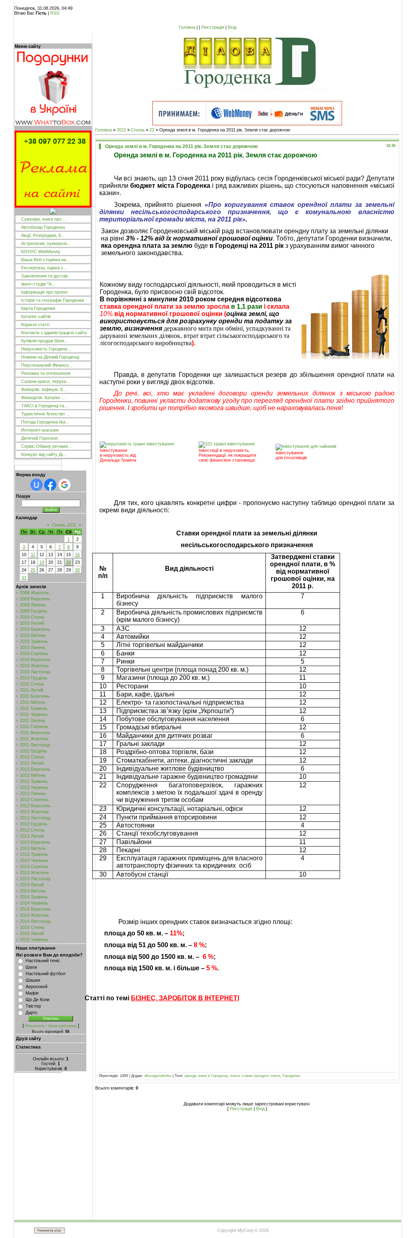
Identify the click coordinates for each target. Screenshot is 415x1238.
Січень (138, 129)
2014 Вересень (35, 909)
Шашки (33, 980)
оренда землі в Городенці (206, 1076)
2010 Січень (32, 617)
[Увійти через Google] (64, 484)
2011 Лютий (31, 690)
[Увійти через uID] (36, 485)
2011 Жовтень (34, 738)
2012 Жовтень (34, 811)
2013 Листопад (35, 878)
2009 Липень (33, 604)
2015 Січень (32, 927)
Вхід (232, 27)
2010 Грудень (33, 677)
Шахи (31, 967)
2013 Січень (32, 829)
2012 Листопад (35, 817)
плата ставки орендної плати (255, 1076)
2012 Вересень (35, 805)
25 (32, 569)
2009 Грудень (33, 610)
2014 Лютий (32, 884)
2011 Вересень (35, 732)
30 (77, 569)
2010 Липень (33, 647)
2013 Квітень (33, 848)
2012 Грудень (33, 823)
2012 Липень (33, 793)
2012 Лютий (32, 763)
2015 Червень (34, 939)
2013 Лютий (32, 836)
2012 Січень (32, 756)
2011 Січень (32, 683)
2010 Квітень (33, 635)
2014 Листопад (35, 921)
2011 (121, 129)
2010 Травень (34, 641)
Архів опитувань (62, 1026)
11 (33, 554)
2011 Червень (34, 714)
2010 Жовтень (34, 665)
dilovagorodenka (157, 1076)
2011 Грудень (33, 750)
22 (68, 562)
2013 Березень (35, 842)
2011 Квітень (32, 702)
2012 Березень (35, 769)
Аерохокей (36, 986)
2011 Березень (35, 696)
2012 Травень (34, 781)
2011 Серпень (34, 726)
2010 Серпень (34, 653)
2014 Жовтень (34, 915)
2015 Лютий (32, 933)
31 (23, 577)
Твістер (33, 1006)
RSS (54, 13)
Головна (187, 27)
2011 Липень (32, 720)
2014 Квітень (33, 890)
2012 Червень (34, 787)
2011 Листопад (35, 744)
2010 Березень (35, 629)
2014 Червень (34, 903)
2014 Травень (34, 896)
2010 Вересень (35, 659)
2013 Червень (34, 860)
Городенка (291, 1076)
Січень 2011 (64, 524)
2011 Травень (33, 708)
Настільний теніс (43, 960)
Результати (34, 1026)
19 (41, 562)
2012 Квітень (33, 775)
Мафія (32, 993)
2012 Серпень (34, 799)
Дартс (32, 1012)
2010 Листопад (35, 671)
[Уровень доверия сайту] (53, 213)
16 (77, 554)
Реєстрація (212, 27)
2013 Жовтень (34, 872)
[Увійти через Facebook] (50, 485)
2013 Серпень (34, 866)
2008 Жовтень (34, 592)
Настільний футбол (45, 973)
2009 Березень (35, 598)
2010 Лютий (32, 623)
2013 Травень (34, 854)
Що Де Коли (37, 999)
